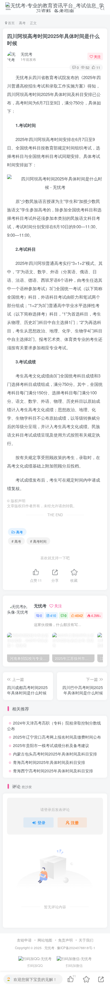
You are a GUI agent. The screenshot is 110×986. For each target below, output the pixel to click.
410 (53, 615)
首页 (11, 22)
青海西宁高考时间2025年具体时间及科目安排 (53, 770)
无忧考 (26, 54)
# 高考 (16, 541)
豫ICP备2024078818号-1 (76, 947)
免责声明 (65, 940)
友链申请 (24, 940)
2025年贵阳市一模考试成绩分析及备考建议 (51, 745)
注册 (75, 822)
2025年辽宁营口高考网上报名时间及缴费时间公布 (57, 737)
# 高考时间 (38, 541)
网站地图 (45, 940)
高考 (22, 22)
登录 (41, 822)
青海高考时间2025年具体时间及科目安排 (49, 762)
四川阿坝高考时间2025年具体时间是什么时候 (53, 39)
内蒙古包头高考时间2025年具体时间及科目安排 (55, 754)
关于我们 (86, 940)
